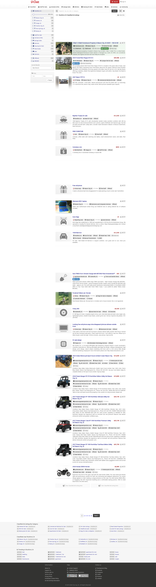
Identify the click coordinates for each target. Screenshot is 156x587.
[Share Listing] (122, 43)
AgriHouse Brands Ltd (81, 276)
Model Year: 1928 (105, 235)
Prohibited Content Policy (52, 578)
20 (49, 14)
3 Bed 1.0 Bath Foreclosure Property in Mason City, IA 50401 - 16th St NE (95, 43)
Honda (89, 472)
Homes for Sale (108, 46)
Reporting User (79, 220)
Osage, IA (88, 150)
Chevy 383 (76, 309)
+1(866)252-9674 (73, 570)
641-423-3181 (84, 363)
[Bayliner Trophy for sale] (63, 121)
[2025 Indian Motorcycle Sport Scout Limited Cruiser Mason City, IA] (63, 361)
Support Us (48, 570)
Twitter (99, 574)
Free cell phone (77, 185)
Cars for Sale (88, 235)
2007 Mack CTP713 (79, 77)
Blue (122, 363)
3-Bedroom (78, 48)
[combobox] (85, 11)
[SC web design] (63, 345)
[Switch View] (124, 11)
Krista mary (78, 188)
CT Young (77, 80)
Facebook (99, 570)
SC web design (77, 340)
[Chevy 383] (63, 314)
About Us (47, 568)
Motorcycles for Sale (116, 360)
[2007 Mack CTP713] (63, 82)
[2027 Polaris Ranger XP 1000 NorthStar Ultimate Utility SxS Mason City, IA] (63, 402)
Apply (50, 80)
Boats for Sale (88, 118)
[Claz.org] (34, 1)
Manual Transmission (90, 238)
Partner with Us (49, 572)
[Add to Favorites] (124, 43)
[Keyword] (56, 11)
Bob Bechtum (78, 150)
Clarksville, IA (93, 276)
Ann (76, 134)
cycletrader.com (79, 469)
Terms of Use (48, 574)
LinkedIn (99, 578)
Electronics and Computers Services (101, 204)
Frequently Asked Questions (76, 572)
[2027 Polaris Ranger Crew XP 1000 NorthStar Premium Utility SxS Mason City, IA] (63, 426)
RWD (100, 238)
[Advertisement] (90, 29)
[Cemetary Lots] (63, 152)
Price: (34, 73)
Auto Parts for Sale (96, 311)
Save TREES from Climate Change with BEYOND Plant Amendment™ (94, 274)
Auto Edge (76, 217)
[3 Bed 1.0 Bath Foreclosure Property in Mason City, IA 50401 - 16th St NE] (64, 48)
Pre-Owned (78, 238)
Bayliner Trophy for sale (80, 116)
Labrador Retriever (80, 298)
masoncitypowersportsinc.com (83, 360)
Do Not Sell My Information (52, 580)
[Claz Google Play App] (72, 576)
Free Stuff (99, 134)
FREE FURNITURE (78, 131)
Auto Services (106, 220)
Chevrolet (112, 311)
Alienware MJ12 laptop (80, 201)
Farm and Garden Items (112, 276)
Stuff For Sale (103, 150)
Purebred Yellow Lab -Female (82, 293)
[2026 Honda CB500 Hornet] (63, 472)
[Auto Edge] (63, 222)
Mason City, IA (91, 46)
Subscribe (121, 15)
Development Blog (102, 568)
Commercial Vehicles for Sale (107, 80)
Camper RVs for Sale (107, 60)
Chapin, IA (78, 343)
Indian (105, 363)
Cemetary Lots (77, 147)
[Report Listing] (120, 43)
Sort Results (36, 65)
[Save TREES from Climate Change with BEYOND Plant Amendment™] (63, 279)
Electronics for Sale (106, 329)
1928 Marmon (77, 233)
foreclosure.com (79, 46)
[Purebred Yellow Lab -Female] (63, 298)
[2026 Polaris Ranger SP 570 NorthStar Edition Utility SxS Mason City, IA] (63, 381)
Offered (115, 46)
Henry (76, 296)
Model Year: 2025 (96, 363)
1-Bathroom (87, 48)
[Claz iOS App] (83, 576)
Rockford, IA (78, 118)
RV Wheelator (78, 60)
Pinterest (99, 576)
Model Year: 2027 (115, 404)
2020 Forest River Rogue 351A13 (83, 58)
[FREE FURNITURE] (63, 136)
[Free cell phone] (63, 191)
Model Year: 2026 (115, 383)
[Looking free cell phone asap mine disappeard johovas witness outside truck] (63, 329)
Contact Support (73, 568)
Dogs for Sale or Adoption (105, 296)
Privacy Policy (48, 576)
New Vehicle (114, 363)
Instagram (100, 572)
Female (90, 298)
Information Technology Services (98, 343)
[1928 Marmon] (63, 238)
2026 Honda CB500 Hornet (81, 467)
